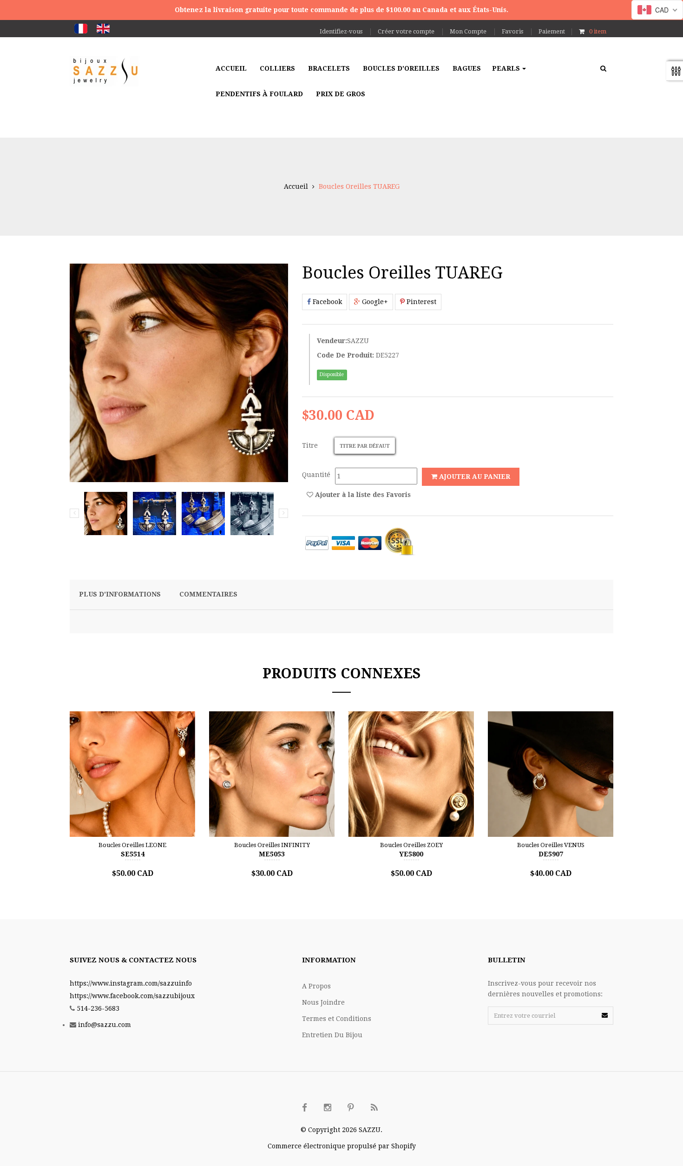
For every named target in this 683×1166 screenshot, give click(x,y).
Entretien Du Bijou (332, 1035)
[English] (103, 28)
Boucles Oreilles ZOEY (411, 844)
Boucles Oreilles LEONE (132, 844)
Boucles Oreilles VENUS (550, 844)
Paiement (552, 31)
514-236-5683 (98, 1008)
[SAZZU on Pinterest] (350, 1108)
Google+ (374, 301)
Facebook (326, 301)
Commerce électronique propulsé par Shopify (342, 1146)
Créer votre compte (406, 31)
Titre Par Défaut (365, 446)
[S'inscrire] (604, 1015)
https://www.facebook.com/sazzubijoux (132, 996)
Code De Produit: (345, 355)
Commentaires (208, 594)
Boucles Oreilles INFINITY (272, 844)
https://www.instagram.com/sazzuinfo (131, 983)
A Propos (316, 986)
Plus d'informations (120, 594)
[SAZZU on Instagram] (327, 1108)
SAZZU (358, 340)
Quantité (316, 474)
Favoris (512, 31)
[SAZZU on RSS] (374, 1108)
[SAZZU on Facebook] (304, 1108)
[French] (81, 28)
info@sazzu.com (104, 1024)
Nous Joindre (323, 1002)
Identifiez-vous (341, 31)
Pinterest (420, 301)
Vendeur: (332, 340)
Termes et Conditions (336, 1018)
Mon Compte (468, 31)
